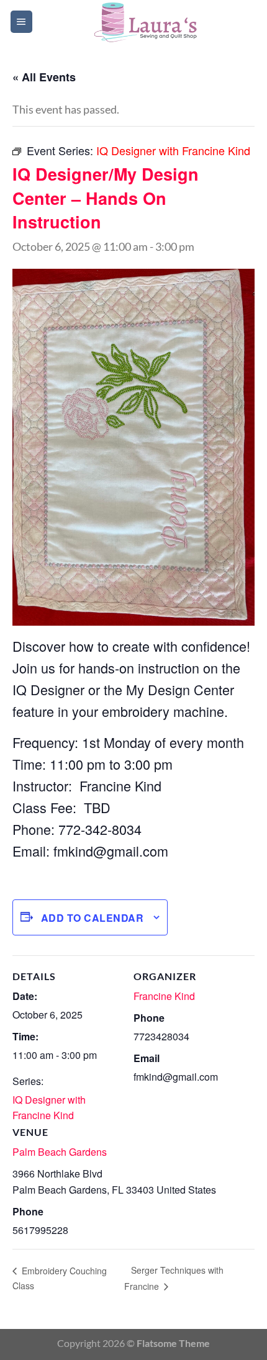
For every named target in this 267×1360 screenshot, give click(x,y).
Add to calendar (92, 918)
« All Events (44, 77)
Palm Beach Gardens (59, 1152)
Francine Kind (164, 996)
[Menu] (21, 22)
